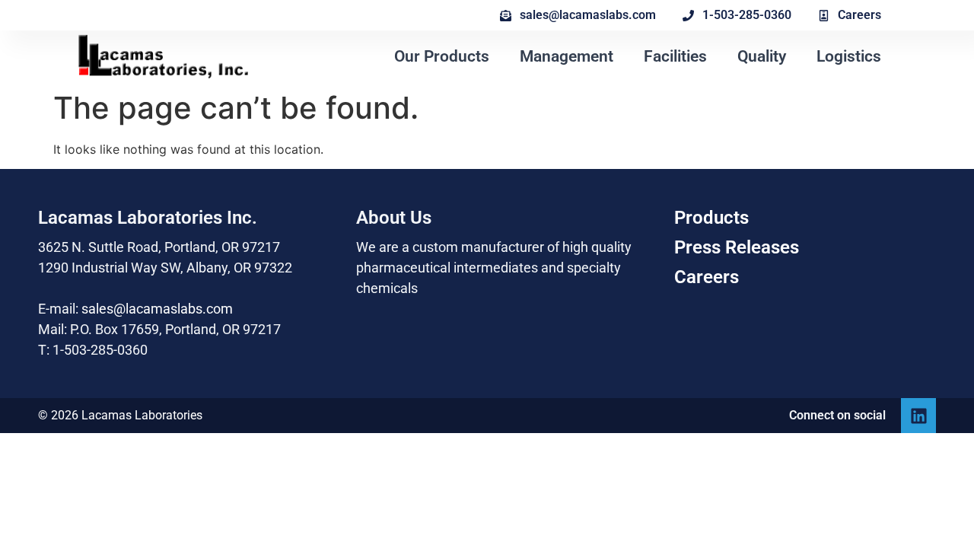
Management (566, 56)
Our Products (441, 56)
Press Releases (736, 247)
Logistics (848, 56)
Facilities (675, 56)
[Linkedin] (918, 415)
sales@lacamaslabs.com (157, 309)
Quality (761, 56)
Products (711, 217)
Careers (706, 277)
